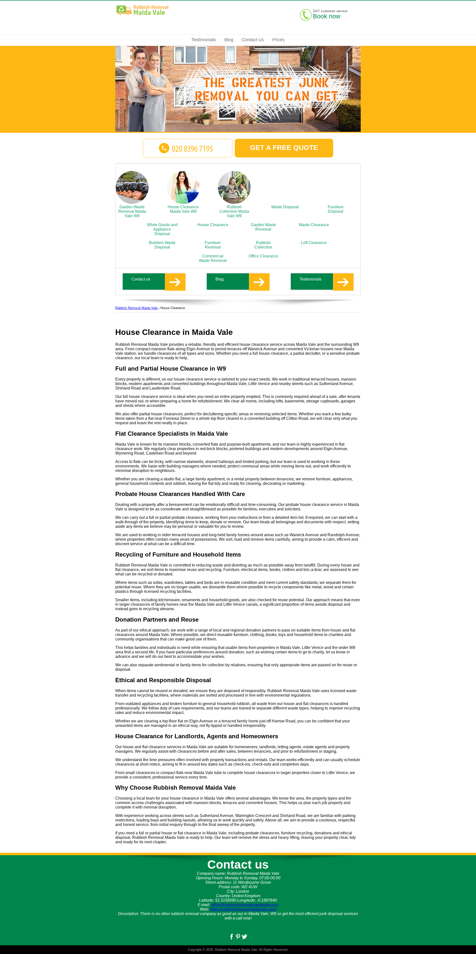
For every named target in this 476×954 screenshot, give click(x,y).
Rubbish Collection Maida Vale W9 (234, 211)
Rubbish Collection (263, 245)
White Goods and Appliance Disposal (162, 229)
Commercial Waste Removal (213, 258)
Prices (278, 39)
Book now (326, 16)
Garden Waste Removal (263, 227)
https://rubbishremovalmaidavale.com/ (243, 909)
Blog (219, 279)
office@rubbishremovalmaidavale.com (244, 905)
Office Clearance (263, 256)
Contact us (140, 279)
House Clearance (212, 225)
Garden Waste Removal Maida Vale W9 (132, 211)
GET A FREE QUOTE (284, 147)
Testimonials (310, 279)
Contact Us (253, 39)
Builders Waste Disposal (162, 245)
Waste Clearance (314, 225)
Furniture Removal (213, 245)
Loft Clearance (314, 243)
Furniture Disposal (336, 209)
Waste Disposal (285, 207)
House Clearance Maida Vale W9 (183, 209)
